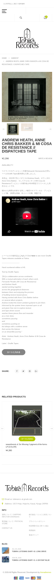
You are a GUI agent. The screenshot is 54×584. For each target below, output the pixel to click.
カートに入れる (27, 439)
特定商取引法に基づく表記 (38, 526)
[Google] (36, 371)
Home (4, 58)
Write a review (45, 158)
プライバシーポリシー (37, 521)
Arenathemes (45, 572)
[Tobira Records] (27, 37)
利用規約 (32, 530)
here (33, 256)
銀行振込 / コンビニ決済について (40, 516)
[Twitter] (23, 371)
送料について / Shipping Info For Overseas (11, 516)
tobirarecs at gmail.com (22, 499)
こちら (22, 256)
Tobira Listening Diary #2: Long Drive (29, 551)
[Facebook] (17, 371)
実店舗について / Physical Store (12, 522)
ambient (15, 58)
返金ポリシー (34, 535)
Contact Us (7, 528)
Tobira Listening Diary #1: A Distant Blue (31, 560)
